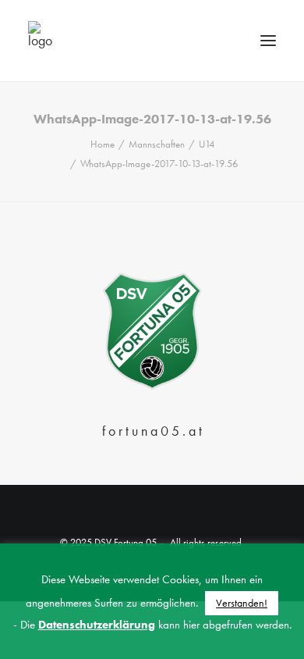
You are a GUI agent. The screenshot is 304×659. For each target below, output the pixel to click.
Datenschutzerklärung (96, 624)
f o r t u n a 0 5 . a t (152, 431)
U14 (206, 144)
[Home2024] (151, 331)
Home (102, 144)
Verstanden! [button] (241, 603)
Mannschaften (157, 144)
